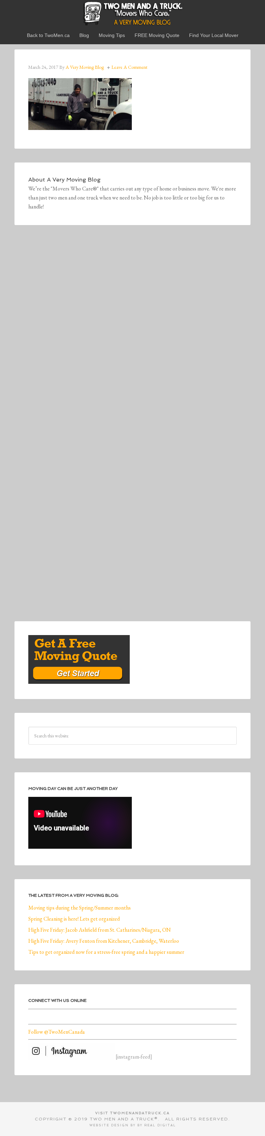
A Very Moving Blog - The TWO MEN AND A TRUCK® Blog (132, 13)
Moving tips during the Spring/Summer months (79, 907)
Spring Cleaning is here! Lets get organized (74, 918)
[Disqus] (132, 334)
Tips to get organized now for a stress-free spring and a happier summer (106, 952)
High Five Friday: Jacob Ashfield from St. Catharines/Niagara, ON (99, 929)
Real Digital (160, 1125)
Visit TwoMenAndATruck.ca (132, 1113)
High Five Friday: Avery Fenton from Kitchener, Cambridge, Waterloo (103, 940)
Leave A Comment (129, 67)
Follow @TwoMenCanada (56, 1031)
